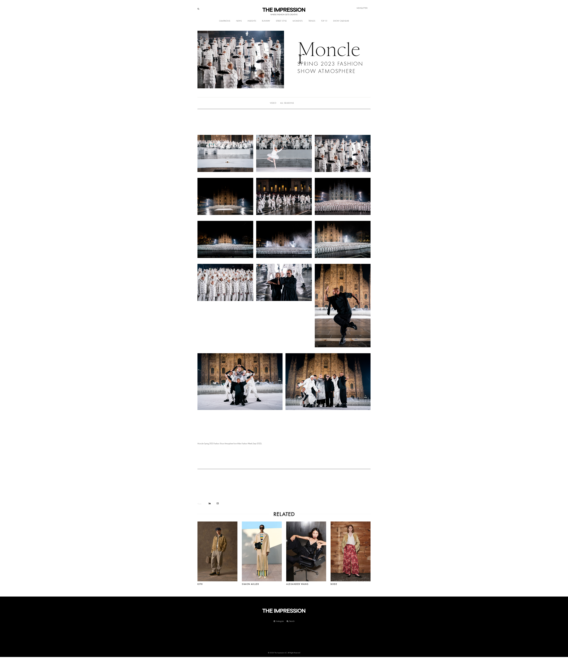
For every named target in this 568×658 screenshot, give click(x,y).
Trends (311, 21)
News (239, 21)
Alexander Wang (297, 584)
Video (273, 103)
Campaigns (224, 21)
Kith (200, 584)
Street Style (281, 21)
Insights (252, 21)
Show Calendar (341, 21)
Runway (266, 21)
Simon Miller (250, 584)
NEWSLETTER (362, 8)
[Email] (218, 503)
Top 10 (324, 21)
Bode (334, 584)
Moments (297, 21)
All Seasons (287, 103)
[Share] (210, 503)
